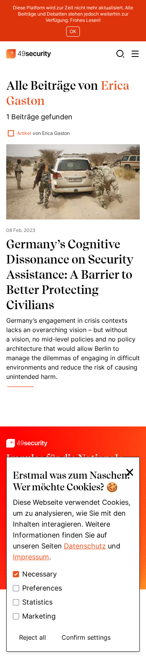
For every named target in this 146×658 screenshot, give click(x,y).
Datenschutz (85, 546)
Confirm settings (86, 637)
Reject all (32, 637)
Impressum (31, 557)
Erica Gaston (56, 133)
